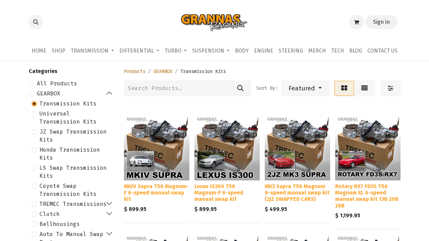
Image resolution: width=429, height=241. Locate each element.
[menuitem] (39, 51)
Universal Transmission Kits (68, 117)
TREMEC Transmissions (73, 204)
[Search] (240, 88)
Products (134, 71)
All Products (57, 83)
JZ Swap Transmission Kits (73, 135)
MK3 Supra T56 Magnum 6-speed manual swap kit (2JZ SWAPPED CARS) (297, 192)
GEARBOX (48, 93)
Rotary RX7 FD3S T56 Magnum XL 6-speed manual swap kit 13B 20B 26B (366, 196)
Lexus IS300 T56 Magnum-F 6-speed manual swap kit (218, 192)
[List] (364, 88)
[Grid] (344, 88)
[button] (35, 22)
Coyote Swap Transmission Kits (68, 189)
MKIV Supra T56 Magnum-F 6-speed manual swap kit (156, 192)
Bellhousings (60, 224)
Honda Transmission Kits (70, 153)
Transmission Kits (68, 103)
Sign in (381, 22)
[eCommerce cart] (356, 22)
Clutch (50, 214)
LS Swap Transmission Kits (73, 171)
